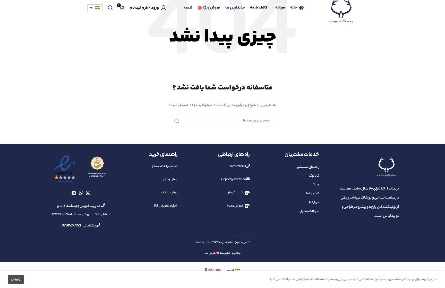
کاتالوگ (314, 176)
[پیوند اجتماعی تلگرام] (74, 193)
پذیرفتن (15, 279)
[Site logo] (341, 14)
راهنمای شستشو (308, 167)
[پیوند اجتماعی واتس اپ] (81, 193)
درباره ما (314, 202)
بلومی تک (210, 253)
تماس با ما (312, 193)
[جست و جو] (110, 8)
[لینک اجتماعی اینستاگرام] (88, 193)
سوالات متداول (309, 211)
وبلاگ (315, 184)
